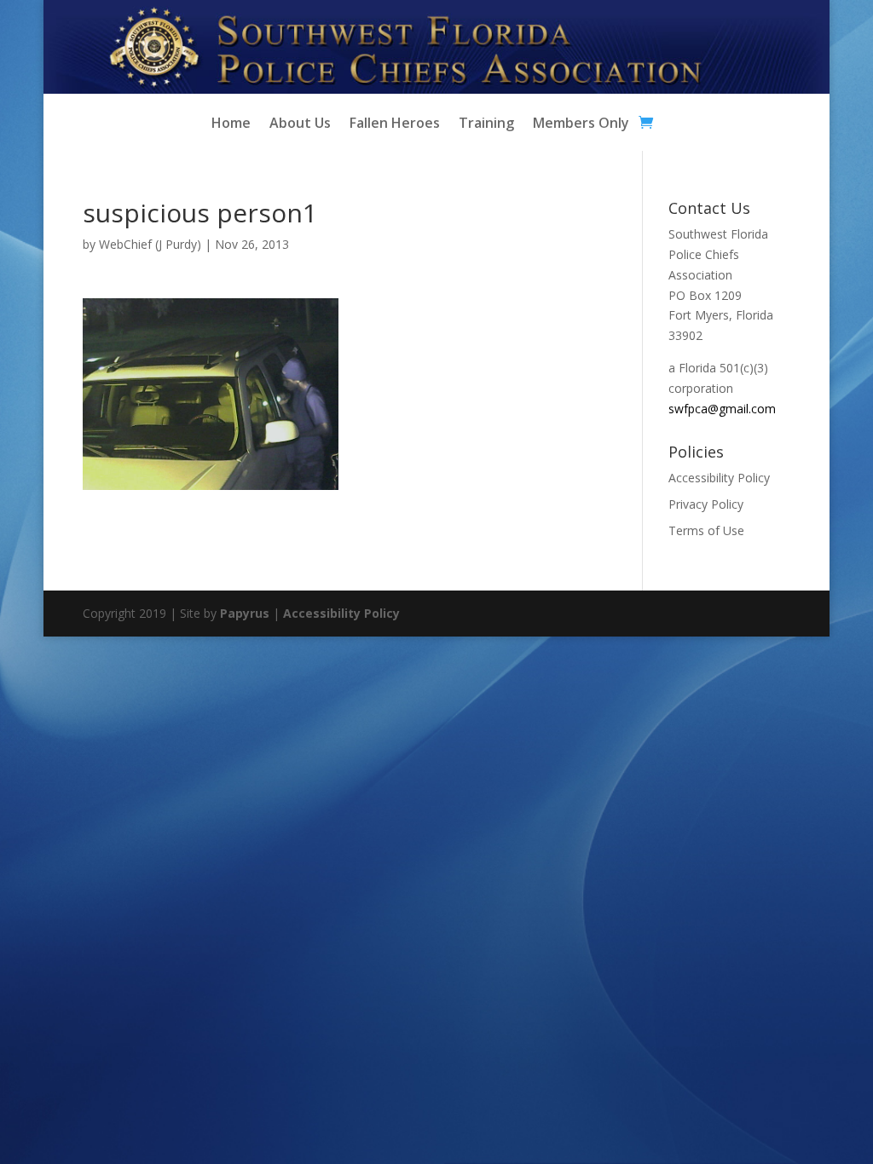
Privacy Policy (705, 504)
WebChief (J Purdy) (150, 244)
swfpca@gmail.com (722, 408)
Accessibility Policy (719, 478)
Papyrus (244, 613)
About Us (300, 124)
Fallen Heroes (395, 124)
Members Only (581, 124)
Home (231, 124)
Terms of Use (706, 530)
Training (486, 124)
